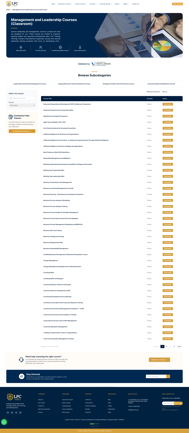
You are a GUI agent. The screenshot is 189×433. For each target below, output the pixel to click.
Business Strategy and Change (53, 236)
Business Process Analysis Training (55, 206)
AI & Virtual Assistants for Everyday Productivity (59, 128)
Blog (109, 399)
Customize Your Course (21, 131)
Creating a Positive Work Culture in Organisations (60, 333)
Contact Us (135, 4)
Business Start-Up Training (52, 230)
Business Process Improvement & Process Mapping (60, 218)
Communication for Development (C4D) (56, 290)
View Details (167, 104)
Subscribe (178, 403)
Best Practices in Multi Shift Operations (56, 152)
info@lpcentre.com (133, 410)
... (170, 346)
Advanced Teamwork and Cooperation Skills (58, 110)
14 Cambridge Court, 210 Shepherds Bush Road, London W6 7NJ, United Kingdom (138, 401)
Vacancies (88, 412)
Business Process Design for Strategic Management (60, 212)
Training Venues (105, 4)
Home (53, 4)
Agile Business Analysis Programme (55, 116)
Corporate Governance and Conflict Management (60, 320)
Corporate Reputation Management (55, 326)
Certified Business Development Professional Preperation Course (65, 254)
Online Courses (80, 4)
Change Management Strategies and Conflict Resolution (62, 266)
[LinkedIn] (7, 412)
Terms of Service (108, 386)
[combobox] (22, 98)
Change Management (50, 260)
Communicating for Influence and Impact (57, 284)
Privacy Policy (100, 386)
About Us (40, 399)
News (109, 412)
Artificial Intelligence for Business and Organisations (61, 134)
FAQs (109, 403)
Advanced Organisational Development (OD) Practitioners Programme (67, 104)
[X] (16, 412)
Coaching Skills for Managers (53, 278)
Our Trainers (41, 403)
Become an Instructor (44, 409)
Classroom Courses (64, 4)
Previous (156, 346)
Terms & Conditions (90, 406)
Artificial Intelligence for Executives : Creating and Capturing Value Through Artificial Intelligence (76, 140)
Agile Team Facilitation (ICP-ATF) (54, 122)
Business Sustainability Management (55, 248)
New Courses (177, 4)
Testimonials (111, 409)
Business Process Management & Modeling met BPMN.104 (62, 224)
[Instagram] (20, 412)
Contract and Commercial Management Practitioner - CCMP (63, 308)
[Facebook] (12, 412)
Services (92, 4)
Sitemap (87, 409)
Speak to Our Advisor (158, 360)
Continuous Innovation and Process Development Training (63, 302)
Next (179, 346)
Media (125, 4)
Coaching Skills (48, 272)
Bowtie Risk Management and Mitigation (56, 158)
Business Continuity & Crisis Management (57, 182)
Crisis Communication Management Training (58, 339)
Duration (11, 102)
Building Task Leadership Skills (53, 170)
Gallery (110, 406)
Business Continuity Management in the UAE (58, 188)
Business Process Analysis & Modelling (56, 200)
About (117, 4)
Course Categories (67, 409)
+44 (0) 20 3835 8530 (134, 406)
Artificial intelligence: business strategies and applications (63, 146)
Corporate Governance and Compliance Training (59, 314)
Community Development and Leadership (57, 296)
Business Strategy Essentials (53, 242)
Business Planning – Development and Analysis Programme (63, 194)
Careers (40, 412)
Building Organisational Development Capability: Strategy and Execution (67, 164)
